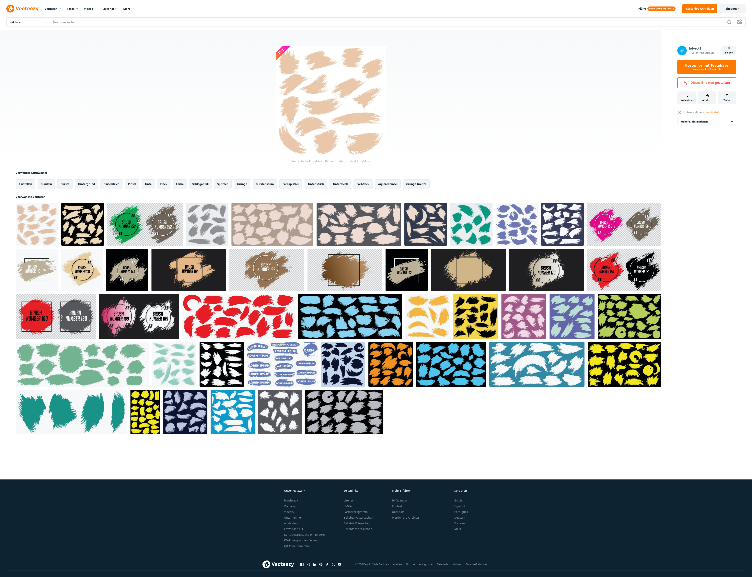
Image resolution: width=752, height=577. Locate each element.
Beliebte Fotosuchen (357, 523)
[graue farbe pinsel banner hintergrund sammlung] (185, 412)
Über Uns (398, 512)
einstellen (25, 184)
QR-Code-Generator (297, 546)
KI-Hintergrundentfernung (301, 540)
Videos (88, 9)
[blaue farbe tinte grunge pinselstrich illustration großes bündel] (451, 364)
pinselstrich (111, 184)
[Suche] (729, 22)
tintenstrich (316, 184)
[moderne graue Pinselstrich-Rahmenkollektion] (207, 224)
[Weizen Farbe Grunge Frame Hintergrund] (82, 270)
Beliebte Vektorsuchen (358, 517)
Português (461, 512)
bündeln (46, 184)
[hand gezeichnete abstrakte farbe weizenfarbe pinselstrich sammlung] (425, 224)
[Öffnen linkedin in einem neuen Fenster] (314, 564)
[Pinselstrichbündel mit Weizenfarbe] (272, 224)
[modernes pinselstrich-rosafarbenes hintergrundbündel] (523, 316)
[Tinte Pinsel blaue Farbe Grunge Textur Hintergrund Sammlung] (71, 412)
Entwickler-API (293, 529)
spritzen (222, 184)
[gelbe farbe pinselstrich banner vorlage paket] (145, 412)
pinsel (132, 184)
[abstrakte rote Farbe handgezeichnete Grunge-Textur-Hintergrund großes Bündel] (238, 316)
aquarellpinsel (388, 184)
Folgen (729, 52)
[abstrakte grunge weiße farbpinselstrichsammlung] (562, 224)
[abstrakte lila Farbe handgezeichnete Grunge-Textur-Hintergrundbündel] (517, 224)
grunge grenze (416, 184)
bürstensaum (265, 184)
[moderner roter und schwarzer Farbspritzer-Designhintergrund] (624, 270)
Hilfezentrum (400, 500)
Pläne (642, 8)
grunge (242, 184)
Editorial (108, 9)
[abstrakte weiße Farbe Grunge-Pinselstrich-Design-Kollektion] (222, 364)
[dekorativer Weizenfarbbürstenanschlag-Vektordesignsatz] (359, 224)
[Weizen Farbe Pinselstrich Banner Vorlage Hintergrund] (468, 270)
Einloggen (732, 8)
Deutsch (459, 517)
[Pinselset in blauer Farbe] (282, 364)
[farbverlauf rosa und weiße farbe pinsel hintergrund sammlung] (139, 316)
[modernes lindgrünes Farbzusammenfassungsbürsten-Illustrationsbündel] (629, 316)
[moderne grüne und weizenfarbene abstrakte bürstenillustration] (145, 224)
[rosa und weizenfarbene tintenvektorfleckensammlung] (624, 224)
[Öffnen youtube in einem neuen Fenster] (339, 564)
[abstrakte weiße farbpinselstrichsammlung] (280, 412)
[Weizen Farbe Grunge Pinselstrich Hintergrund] (127, 270)
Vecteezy (289, 506)
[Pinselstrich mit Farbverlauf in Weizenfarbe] (344, 270)
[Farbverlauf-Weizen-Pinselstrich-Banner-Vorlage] (546, 270)
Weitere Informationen (694, 121)
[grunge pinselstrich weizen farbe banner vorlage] (188, 270)
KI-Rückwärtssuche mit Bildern (304, 534)
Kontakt (397, 506)
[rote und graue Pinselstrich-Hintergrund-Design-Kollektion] (56, 316)
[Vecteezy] (22, 9)
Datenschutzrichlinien (449, 564)
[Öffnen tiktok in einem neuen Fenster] (327, 564)
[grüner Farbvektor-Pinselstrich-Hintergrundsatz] (572, 316)
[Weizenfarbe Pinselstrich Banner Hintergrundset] (37, 224)
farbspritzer (291, 184)
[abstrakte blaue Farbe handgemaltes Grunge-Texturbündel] (174, 364)
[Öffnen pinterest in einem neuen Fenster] (320, 564)
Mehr (126, 9)
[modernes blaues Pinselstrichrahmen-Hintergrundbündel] (471, 224)
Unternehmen (293, 517)
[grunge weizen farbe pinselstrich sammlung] (82, 224)
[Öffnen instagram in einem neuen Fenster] (308, 564)
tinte (148, 184)
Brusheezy (291, 500)
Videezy (289, 512)
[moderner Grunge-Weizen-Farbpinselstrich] (37, 270)
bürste (65, 184)
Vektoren (51, 9)
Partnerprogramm (356, 512)
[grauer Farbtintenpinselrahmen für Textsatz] (344, 412)
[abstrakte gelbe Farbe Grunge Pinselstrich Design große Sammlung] (624, 364)
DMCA (348, 506)
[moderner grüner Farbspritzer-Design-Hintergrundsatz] (82, 364)
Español (459, 506)
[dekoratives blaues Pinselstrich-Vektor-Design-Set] (350, 316)
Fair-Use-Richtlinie (476, 564)
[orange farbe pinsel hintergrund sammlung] (390, 364)
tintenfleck (340, 184)
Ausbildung (291, 523)
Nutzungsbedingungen (420, 564)
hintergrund (86, 184)
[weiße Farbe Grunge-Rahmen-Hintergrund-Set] (536, 364)
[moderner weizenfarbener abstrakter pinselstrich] (407, 270)
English (459, 500)
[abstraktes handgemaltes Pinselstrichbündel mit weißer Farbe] (233, 412)
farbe (180, 184)
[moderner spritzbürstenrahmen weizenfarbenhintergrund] (266, 270)
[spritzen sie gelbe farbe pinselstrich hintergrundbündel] (427, 316)
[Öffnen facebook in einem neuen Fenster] (302, 564)
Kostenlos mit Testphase (706, 67)
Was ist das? (712, 112)
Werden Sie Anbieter (405, 517)
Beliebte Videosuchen (358, 529)
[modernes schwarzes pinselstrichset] (475, 316)
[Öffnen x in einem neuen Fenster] (333, 564)
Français (459, 523)
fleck (163, 184)
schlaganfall (200, 184)
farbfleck (363, 184)
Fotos (71, 9)
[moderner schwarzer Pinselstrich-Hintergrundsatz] (343, 364)
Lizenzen (349, 500)
